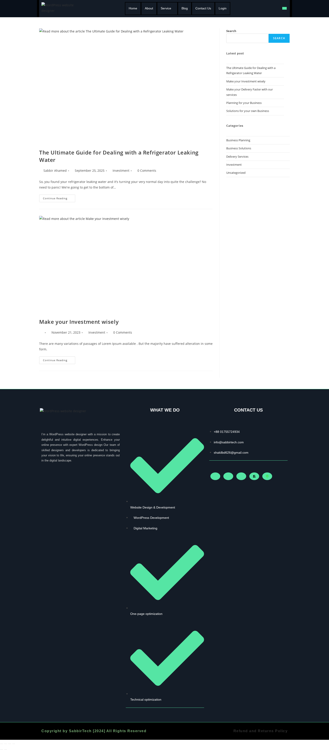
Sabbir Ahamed (55, 170)
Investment (121, 170)
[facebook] (215, 476)
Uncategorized (236, 173)
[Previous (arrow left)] (1, 749)
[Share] (9, 743)
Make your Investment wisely (79, 321)
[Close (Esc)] (13, 743)
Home (133, 8)
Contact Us (203, 8)
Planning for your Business (244, 103)
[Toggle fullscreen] (5, 743)
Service (166, 8)
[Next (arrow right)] (5, 749)
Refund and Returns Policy (260, 731)
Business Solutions (238, 148)
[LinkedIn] (228, 476)
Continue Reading (59, 197)
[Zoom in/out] (1, 743)
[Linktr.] (267, 476)
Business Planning (238, 140)
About (149, 8)
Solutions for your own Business (247, 111)
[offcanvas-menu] (284, 8)
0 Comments (146, 170)
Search (231, 31)
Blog (185, 8)
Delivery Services (237, 156)
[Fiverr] (254, 476)
